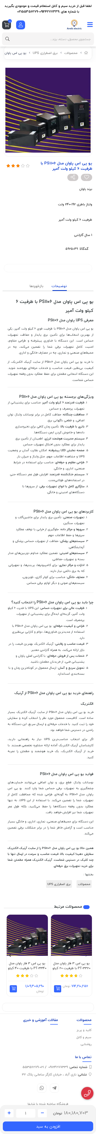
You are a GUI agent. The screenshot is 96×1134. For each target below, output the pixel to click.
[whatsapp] (41, 1088)
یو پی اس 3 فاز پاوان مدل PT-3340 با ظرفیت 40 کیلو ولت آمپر (27, 966)
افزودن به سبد (48, 1126)
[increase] (9, 1113)
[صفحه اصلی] (86, 53)
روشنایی (86, 1044)
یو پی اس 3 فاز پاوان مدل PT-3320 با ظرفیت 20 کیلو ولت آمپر (71, 966)
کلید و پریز (84, 1030)
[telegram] (54, 1088)
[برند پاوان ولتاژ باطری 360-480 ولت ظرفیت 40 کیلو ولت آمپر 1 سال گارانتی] (27, 935)
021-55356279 (33, 1067)
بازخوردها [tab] (36, 286)
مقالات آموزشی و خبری (40, 1020)
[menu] (90, 24)
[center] (7, 38)
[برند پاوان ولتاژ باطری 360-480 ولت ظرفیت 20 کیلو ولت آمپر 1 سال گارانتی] (71, 935)
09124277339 (67, 1067)
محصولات (71, 53)
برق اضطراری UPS (45, 53)
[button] (57, 989)
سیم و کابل (83, 1037)
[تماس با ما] (87, 1093)
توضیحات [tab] (59, 286)
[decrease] (42, 1113)
